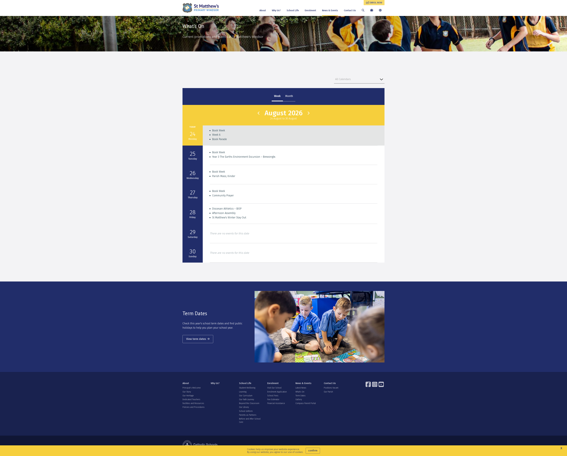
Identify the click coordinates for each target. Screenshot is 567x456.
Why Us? (276, 10)
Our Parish (328, 392)
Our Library (244, 407)
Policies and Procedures (194, 407)
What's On (299, 392)
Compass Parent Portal (305, 403)
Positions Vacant (331, 388)
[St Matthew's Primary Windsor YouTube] (381, 384)
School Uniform (246, 411)
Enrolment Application (277, 392)
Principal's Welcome (192, 388)
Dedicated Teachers (191, 399)
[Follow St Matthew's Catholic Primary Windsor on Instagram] (375, 384)
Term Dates (300, 395)
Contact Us (350, 10)
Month (289, 96)
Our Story (187, 392)
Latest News (300, 388)
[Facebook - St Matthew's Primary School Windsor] (369, 384)
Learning (242, 392)
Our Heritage (188, 395)
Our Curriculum (245, 395)
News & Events (330, 10)
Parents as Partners (247, 415)
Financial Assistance (276, 403)
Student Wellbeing (247, 388)
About (262, 10)
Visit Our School (274, 388)
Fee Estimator (273, 399)
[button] (359, 79)
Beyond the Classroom (249, 403)
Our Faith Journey (246, 399)
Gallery (298, 399)
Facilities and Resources (193, 403)
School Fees (272, 395)
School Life (293, 10)
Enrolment (310, 10)
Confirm (312, 450)
